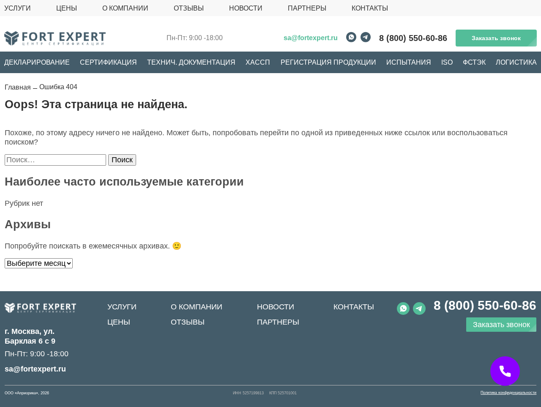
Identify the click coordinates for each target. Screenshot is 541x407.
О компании (196, 307)
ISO (447, 62)
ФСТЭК (474, 62)
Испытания (408, 62)
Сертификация (108, 62)
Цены (118, 322)
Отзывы (188, 322)
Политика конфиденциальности (508, 393)
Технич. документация (191, 62)
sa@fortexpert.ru (311, 37)
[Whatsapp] (351, 38)
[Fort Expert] (40, 308)
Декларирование (37, 62)
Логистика (516, 62)
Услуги (122, 307)
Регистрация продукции (328, 62)
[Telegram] (366, 38)
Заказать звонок (496, 38)
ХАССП (258, 62)
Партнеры (278, 322)
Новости (275, 307)
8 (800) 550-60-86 (413, 38)
